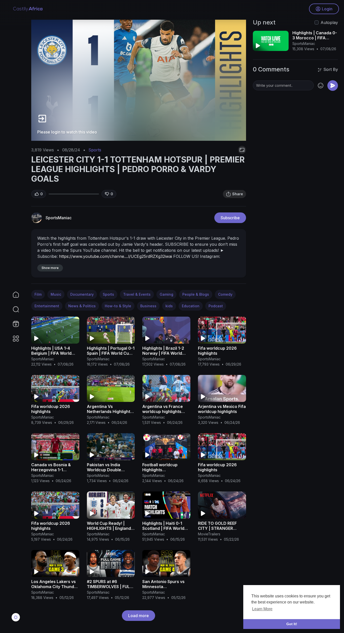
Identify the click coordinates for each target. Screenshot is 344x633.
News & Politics (82, 306)
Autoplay (329, 22)
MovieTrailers (209, 534)
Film (38, 294)
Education (190, 306)
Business (148, 306)
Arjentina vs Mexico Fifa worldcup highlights (222, 409)
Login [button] (327, 8)
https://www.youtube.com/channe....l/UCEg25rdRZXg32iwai (115, 256)
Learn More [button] (262, 609)
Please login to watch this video (67, 131)
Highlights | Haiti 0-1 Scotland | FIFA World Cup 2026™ (163, 528)
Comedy (225, 294)
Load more (138, 615)
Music (56, 294)
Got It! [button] (291, 624)
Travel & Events (137, 294)
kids (169, 306)
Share (237, 194)
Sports (94, 149)
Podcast (216, 306)
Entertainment (47, 306)
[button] (12, 309)
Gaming (166, 294)
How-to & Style (118, 306)
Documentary (82, 294)
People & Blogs (195, 294)
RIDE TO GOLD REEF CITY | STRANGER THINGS (217, 528)
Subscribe (230, 217)
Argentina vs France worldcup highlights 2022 (162, 411)
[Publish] (332, 85)
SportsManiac (59, 217)
